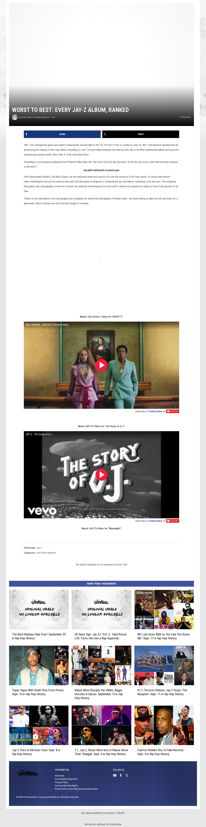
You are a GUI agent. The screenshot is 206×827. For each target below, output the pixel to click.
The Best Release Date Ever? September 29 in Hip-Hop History (39, 636)
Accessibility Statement (66, 779)
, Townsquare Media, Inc (48, 797)
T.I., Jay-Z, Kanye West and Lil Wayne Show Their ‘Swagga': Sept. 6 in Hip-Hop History (101, 752)
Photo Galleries (48, 553)
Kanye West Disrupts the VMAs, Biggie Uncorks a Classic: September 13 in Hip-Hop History (99, 694)
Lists (38, 553)
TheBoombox (155, 411)
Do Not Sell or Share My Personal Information (76, 789)
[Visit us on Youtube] (116, 775)
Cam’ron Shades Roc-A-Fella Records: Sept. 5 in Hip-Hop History (160, 752)
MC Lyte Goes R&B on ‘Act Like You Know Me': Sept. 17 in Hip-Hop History (163, 636)
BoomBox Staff (25, 117)
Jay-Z (39, 548)
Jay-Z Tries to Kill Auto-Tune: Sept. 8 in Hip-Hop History (36, 752)
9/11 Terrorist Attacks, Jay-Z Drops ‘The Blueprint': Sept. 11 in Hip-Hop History (162, 692)
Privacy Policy (61, 782)
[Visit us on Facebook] (122, 775)
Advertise (59, 775)
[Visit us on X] (128, 775)
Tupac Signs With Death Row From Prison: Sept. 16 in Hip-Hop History (38, 692)
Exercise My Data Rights (66, 785)
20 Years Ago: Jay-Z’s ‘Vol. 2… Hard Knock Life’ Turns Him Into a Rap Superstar (101, 636)
